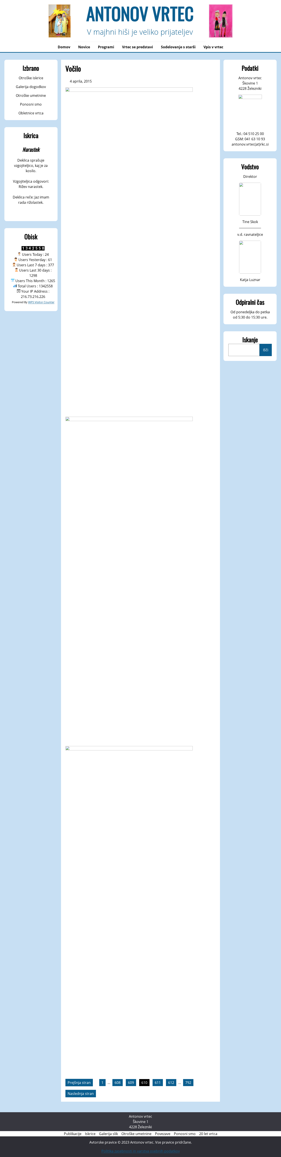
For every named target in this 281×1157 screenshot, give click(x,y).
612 (171, 1082)
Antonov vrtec (140, 13)
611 (158, 1082)
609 (131, 1082)
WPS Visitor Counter (41, 302)
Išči (265, 350)
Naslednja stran (81, 1093)
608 (118, 1082)
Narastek (30, 149)
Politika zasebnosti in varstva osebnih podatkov (140, 1151)
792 (188, 1082)
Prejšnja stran (79, 1082)
